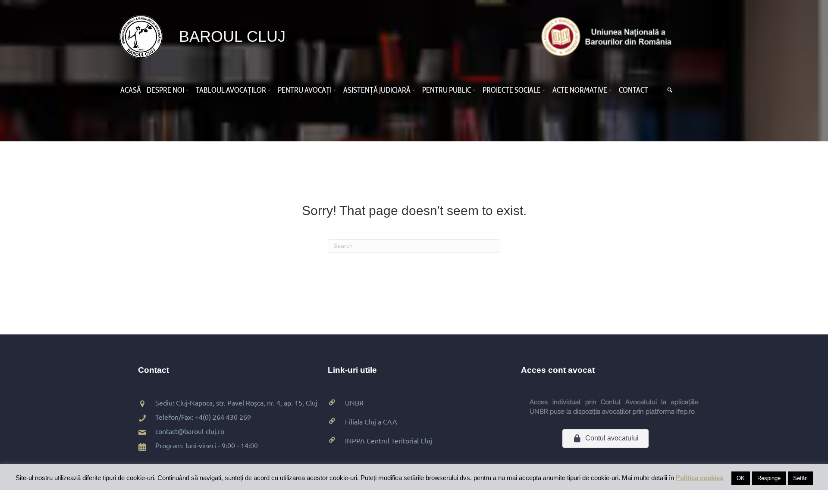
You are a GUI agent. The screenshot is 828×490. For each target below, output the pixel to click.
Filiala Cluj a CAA (371, 421)
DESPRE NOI (165, 90)
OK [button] (741, 478)
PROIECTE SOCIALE (512, 90)
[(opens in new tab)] (608, 36)
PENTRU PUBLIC (446, 90)
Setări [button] (800, 478)
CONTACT (633, 90)
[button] (188, 90)
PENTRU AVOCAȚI (305, 90)
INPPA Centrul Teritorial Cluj (388, 440)
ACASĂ (130, 90)
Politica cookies (699, 477)
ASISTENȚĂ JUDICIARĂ (377, 90)
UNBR (354, 402)
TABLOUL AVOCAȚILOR (231, 90)
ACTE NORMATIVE (579, 90)
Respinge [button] (769, 478)
